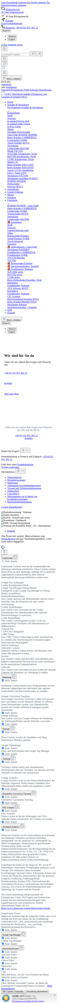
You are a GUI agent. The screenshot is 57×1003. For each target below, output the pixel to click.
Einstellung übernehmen (37, 991)
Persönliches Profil (20, 90)
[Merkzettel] (3, 69)
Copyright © (13, 493)
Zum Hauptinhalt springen (14, 2)
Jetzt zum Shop (11, 394)
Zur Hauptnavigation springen (25, 4)
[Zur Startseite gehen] (12, 44)
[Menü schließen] (8, 111)
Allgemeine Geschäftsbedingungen (24, 485)
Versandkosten (8, 539)
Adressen (34, 90)
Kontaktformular (25, 464)
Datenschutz (13, 491)
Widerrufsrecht (14, 477)
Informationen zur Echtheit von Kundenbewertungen (22, 497)
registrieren (11, 87)
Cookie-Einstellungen (11, 507)
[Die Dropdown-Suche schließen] (40, 53)
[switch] (3, 561)
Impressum (12, 483)
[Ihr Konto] (4, 72)
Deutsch (12, 36)
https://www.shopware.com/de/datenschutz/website (25, 908)
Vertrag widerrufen (10, 467)
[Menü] (4, 48)
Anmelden (6, 84)
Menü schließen (14, 79)
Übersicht (6, 90)
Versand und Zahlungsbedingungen (24, 488)
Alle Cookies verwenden (13, 991)
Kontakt (8, 383)
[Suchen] (33, 53)
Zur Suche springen (37, 2)
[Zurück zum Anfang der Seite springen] (4, 552)
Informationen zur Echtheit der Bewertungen (28, 1001)
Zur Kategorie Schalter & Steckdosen (25, 107)
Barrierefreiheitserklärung (19, 502)
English (12, 39)
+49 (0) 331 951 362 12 (15, 373)
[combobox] (15, 54)
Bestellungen (45, 90)
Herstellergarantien (16, 480)
